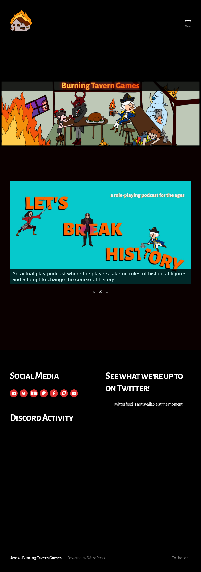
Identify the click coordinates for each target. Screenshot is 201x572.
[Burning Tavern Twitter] (24, 393)
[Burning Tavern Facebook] (54, 393)
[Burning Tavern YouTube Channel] (74, 393)
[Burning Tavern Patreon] (44, 393)
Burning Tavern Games (42, 558)
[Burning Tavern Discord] (14, 393)
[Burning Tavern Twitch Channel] (64, 393)
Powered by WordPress (86, 558)
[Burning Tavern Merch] (34, 393)
